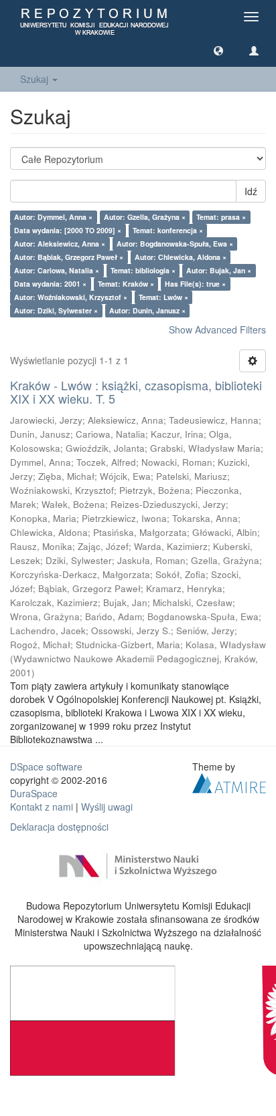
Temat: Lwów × (163, 297)
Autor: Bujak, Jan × (218, 270)
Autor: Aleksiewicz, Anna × (59, 244)
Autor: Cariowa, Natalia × (56, 270)
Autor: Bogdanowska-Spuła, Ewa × (175, 244)
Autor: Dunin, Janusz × (147, 310)
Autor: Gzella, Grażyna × (145, 217)
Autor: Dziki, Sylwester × (56, 310)
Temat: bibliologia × (143, 270)
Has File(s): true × (195, 284)
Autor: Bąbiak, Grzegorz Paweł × (68, 257)
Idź (251, 191)
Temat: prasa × (221, 217)
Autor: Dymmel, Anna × (53, 217)
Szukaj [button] (35, 79)
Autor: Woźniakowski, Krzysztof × (70, 297)
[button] (218, 50)
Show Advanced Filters (217, 329)
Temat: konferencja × (168, 230)
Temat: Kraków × (126, 284)
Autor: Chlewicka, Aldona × (180, 257)
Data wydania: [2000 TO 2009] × (67, 230)
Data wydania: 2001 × (50, 284)
